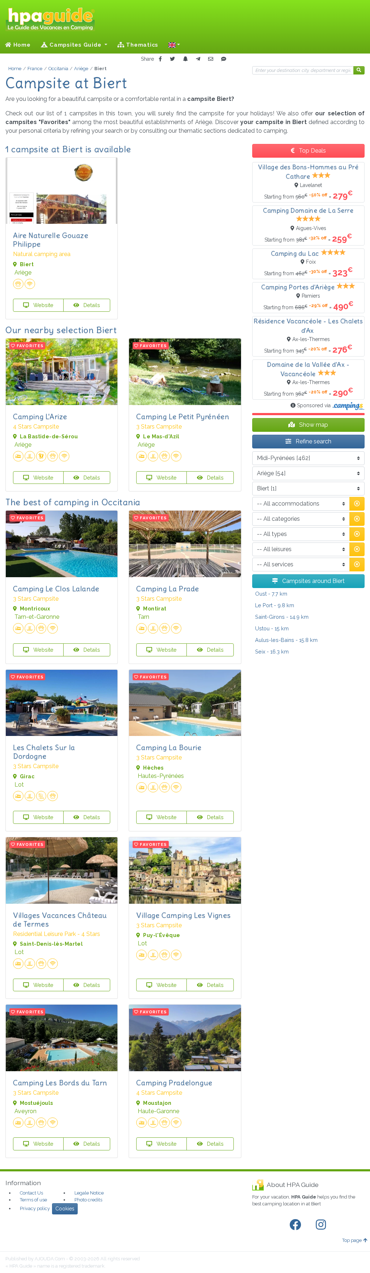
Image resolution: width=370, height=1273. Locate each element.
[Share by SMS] (223, 59)
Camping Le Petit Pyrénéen (182, 416)
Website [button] (42, 305)
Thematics (142, 45)
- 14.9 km (282, 617)
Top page (352, 1240)
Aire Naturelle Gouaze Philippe (51, 239)
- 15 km (272, 628)
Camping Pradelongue (174, 1082)
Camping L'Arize (40, 416)
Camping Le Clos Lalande (56, 588)
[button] (174, 45)
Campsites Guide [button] (75, 45)
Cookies (64, 1209)
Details (91, 305)
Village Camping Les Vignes (183, 915)
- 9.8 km (274, 605)
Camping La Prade (167, 588)
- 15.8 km (286, 640)
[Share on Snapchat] (185, 59)
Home (21, 45)
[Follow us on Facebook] (296, 1225)
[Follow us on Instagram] (322, 1225)
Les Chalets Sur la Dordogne (44, 752)
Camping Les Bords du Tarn (60, 1082)
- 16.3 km (272, 651)
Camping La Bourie (168, 747)
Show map (313, 424)
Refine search (312, 441)
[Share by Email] (210, 59)
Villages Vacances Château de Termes (60, 919)
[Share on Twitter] (172, 59)
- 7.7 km (271, 594)
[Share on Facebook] (160, 59)
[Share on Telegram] (198, 59)
